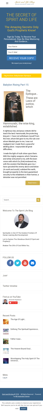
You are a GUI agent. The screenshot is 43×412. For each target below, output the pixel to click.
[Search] (38, 200)
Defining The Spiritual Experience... (25, 329)
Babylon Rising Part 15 (15, 84)
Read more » (32, 183)
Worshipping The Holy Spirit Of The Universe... (25, 359)
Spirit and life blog (8, 394)
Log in (5, 378)
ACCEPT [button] (23, 408)
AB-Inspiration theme (22, 396)
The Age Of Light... (18, 319)
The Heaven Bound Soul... (21, 349)
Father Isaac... (16, 339)
